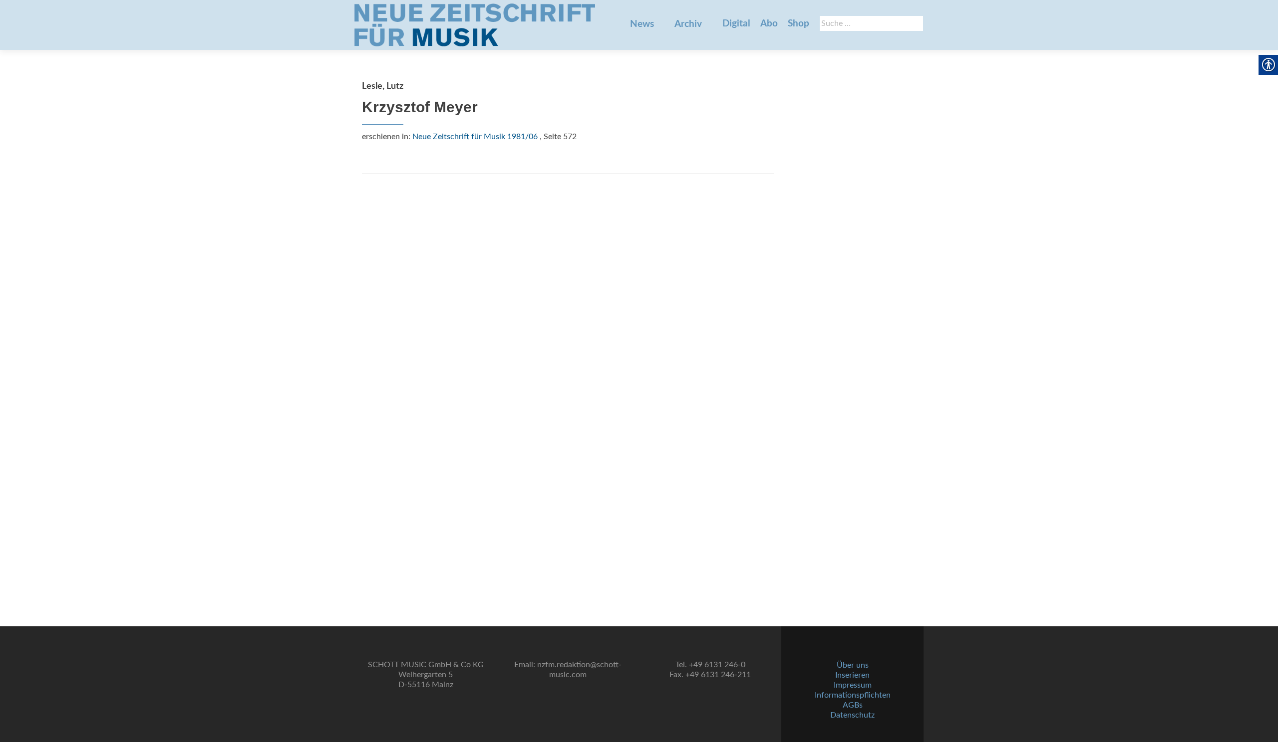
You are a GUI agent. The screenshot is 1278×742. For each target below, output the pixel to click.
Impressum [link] (853, 685)
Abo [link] (769, 23)
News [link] (642, 24)
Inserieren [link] (852, 675)
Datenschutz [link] (852, 715)
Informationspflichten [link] (853, 695)
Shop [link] (798, 23)
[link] (474, 24)
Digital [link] (736, 23)
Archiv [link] (688, 24)
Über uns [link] (853, 665)
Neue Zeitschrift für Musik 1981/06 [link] (475, 137)
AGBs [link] (853, 705)
